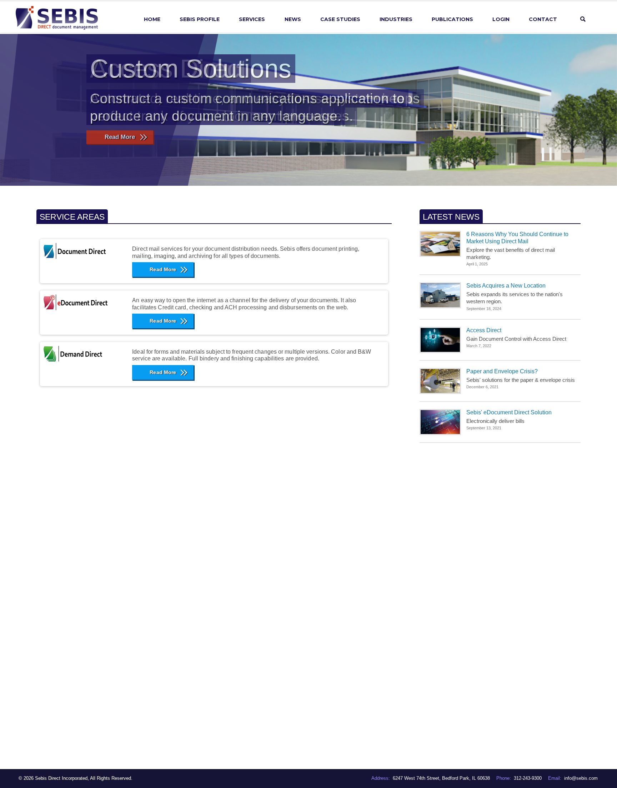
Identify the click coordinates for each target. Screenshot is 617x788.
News (293, 19)
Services (252, 19)
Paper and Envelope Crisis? (502, 371)
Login (501, 19)
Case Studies (340, 19)
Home (152, 19)
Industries (396, 19)
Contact (543, 19)
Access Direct (483, 330)
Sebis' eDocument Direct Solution (509, 412)
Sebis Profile (200, 19)
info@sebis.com (581, 778)
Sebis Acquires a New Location (506, 286)
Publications (452, 19)
